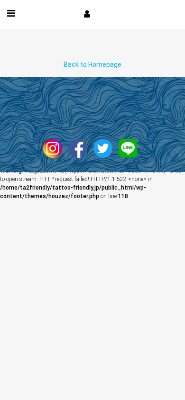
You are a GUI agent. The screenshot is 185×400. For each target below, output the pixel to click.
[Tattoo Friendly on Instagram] (55, 148)
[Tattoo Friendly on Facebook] (80, 148)
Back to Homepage (92, 64)
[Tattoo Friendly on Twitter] (105, 148)
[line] (130, 148)
